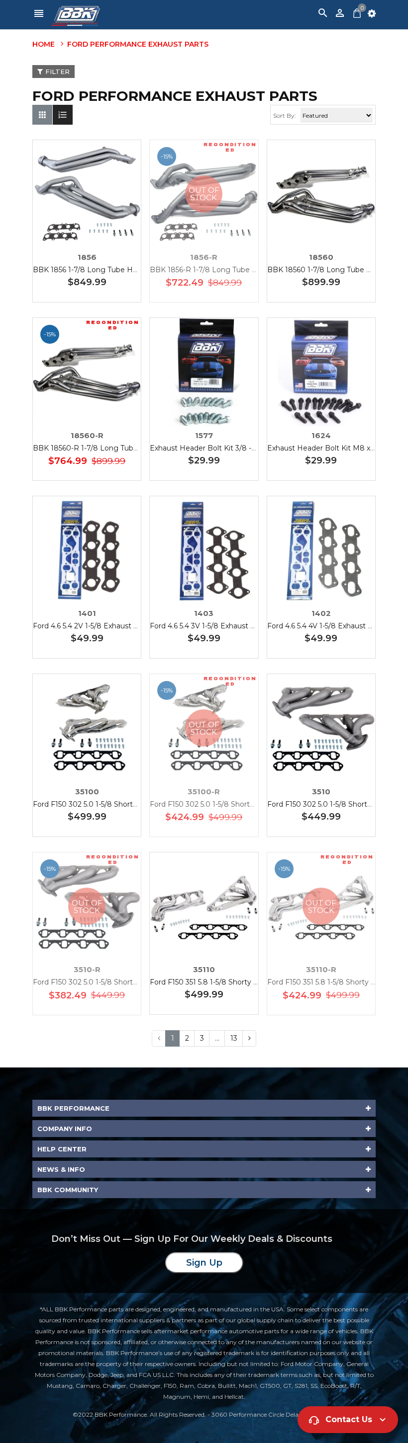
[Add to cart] (102, 224)
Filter (57, 72)
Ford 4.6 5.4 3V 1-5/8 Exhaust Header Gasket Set (233, 625)
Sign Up (204, 1262)
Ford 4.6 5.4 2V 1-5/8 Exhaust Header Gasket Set (116, 625)
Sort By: (284, 115)
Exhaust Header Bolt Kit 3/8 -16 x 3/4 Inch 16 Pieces (239, 448)
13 (233, 1038)
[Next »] (249, 1038)
